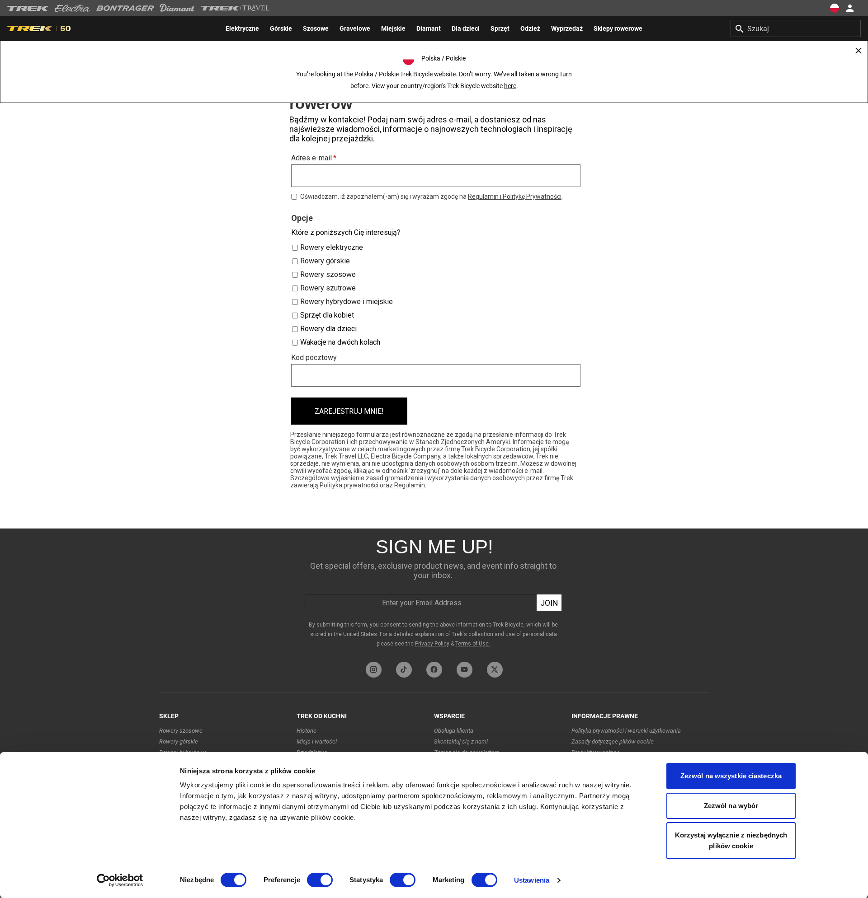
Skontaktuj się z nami (461, 741)
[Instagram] (374, 670)
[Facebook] (434, 670)
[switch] (320, 880)
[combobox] (796, 28)
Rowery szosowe (181, 730)
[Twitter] (495, 670)
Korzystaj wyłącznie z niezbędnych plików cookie (731, 840)
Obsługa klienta (453, 730)
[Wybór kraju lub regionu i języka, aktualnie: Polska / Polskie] (834, 8)
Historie (306, 730)
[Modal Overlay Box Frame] (434, 299)
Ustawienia (531, 880)
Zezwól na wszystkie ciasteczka (731, 776)
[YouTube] (464, 670)
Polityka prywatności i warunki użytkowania (626, 730)
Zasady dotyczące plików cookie (612, 741)
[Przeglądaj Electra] (73, 8)
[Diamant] (177, 8)
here (510, 85)
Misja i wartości (317, 741)
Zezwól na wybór (731, 805)
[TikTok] (404, 670)
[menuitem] (242, 28)
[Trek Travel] (235, 8)
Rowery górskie (178, 741)
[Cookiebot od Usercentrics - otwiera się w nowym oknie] (120, 880)
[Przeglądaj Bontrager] (125, 8)
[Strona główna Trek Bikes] (28, 8)
